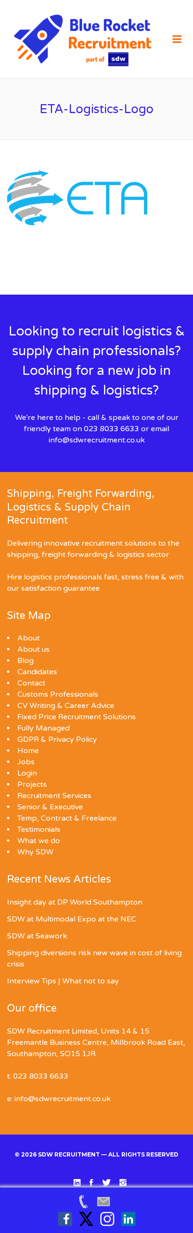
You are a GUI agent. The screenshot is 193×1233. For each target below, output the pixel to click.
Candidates (37, 672)
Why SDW (35, 852)
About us (33, 649)
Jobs (26, 762)
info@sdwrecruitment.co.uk (97, 440)
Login (27, 773)
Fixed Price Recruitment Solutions (76, 717)
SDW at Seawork (37, 936)
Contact (31, 683)
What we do (38, 840)
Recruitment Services (54, 795)
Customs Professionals (57, 694)
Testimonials (38, 829)
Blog (25, 660)
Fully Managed (43, 728)
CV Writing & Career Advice (65, 705)
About (28, 638)
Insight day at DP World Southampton (74, 902)
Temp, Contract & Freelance (67, 818)
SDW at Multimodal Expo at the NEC (71, 919)
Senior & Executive (50, 807)
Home (28, 750)
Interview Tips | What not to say (63, 981)
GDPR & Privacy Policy (57, 739)
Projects (32, 784)
